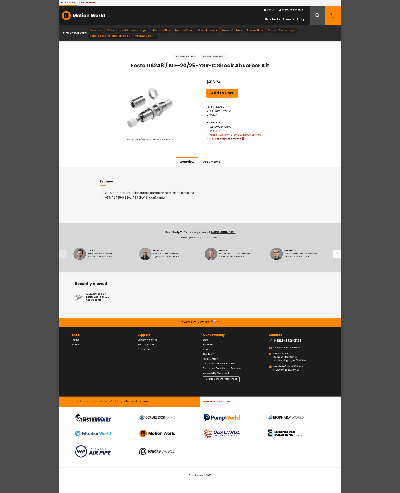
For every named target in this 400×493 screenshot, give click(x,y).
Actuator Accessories (213, 57)
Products (272, 19)
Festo (216, 131)
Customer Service (147, 340)
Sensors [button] (95, 30)
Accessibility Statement (216, 373)
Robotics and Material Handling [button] (109, 36)
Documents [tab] (211, 162)
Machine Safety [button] (144, 36)
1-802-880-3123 (223, 232)
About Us (208, 345)
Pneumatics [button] (254, 30)
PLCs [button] (109, 30)
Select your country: (200, 322)
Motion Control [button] (231, 30)
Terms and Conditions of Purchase (222, 368)
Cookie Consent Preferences (221, 379)
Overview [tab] (187, 162)
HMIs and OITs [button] (160, 30)
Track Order (144, 349)
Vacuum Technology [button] (281, 30)
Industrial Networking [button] (132, 30)
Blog (300, 19)
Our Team (208, 354)
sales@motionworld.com (286, 348)
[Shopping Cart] (333, 15)
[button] (269, 10)
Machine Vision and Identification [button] (195, 30)
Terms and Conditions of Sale (219, 364)
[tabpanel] (200, 195)
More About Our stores (216, 402)
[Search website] (317, 15)
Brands (288, 19)
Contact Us (209, 349)
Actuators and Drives (186, 57)
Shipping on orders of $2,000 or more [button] (236, 135)
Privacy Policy (210, 359)
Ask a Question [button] (146, 345)
